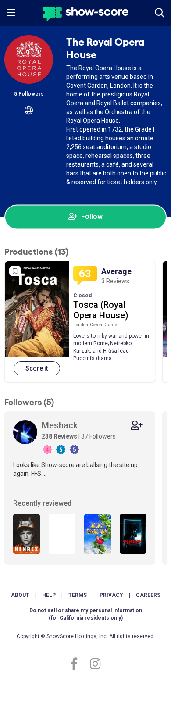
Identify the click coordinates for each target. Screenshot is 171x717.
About (20, 595)
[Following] (137, 425)
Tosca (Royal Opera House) (100, 310)
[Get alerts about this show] (15, 271)
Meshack (60, 425)
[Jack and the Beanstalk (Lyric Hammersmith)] (97, 534)
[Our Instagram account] (93, 664)
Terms (77, 595)
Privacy (111, 595)
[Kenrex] (26, 534)
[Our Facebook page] (78, 664)
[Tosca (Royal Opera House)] (37, 309)
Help (49, 595)
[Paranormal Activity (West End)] (133, 534)
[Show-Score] (85, 15)
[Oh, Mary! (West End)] (62, 534)
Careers (148, 595)
